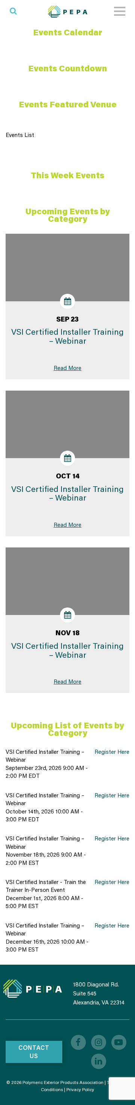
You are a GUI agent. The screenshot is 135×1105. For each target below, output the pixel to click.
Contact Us (33, 1051)
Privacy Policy (80, 1089)
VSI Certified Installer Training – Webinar (67, 336)
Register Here (111, 751)
